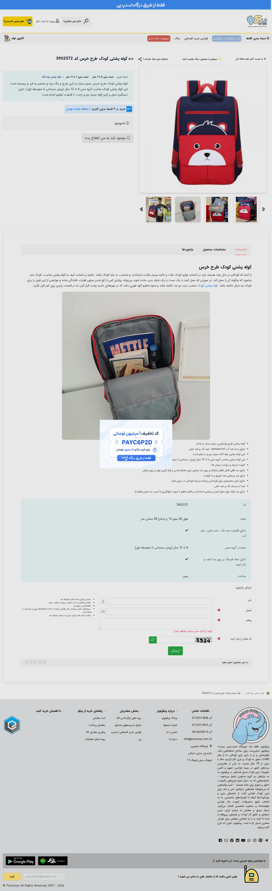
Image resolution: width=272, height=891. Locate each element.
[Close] (176, 416)
